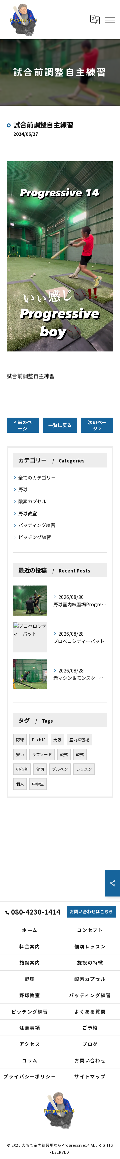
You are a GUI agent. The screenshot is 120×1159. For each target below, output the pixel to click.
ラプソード (42, 754)
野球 (23, 489)
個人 (20, 783)
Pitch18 (38, 739)
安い (20, 754)
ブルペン (60, 769)
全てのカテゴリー (37, 477)
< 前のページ (23, 425)
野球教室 (27, 513)
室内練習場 (79, 739)
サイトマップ (90, 1076)
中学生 (38, 783)
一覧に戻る (60, 425)
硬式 (64, 754)
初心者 (22, 769)
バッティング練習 (36, 525)
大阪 (57, 739)
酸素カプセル (32, 501)
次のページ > (97, 425)
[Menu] (109, 19)
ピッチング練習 (34, 537)
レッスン (84, 769)
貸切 (40, 769)
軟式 (80, 754)
